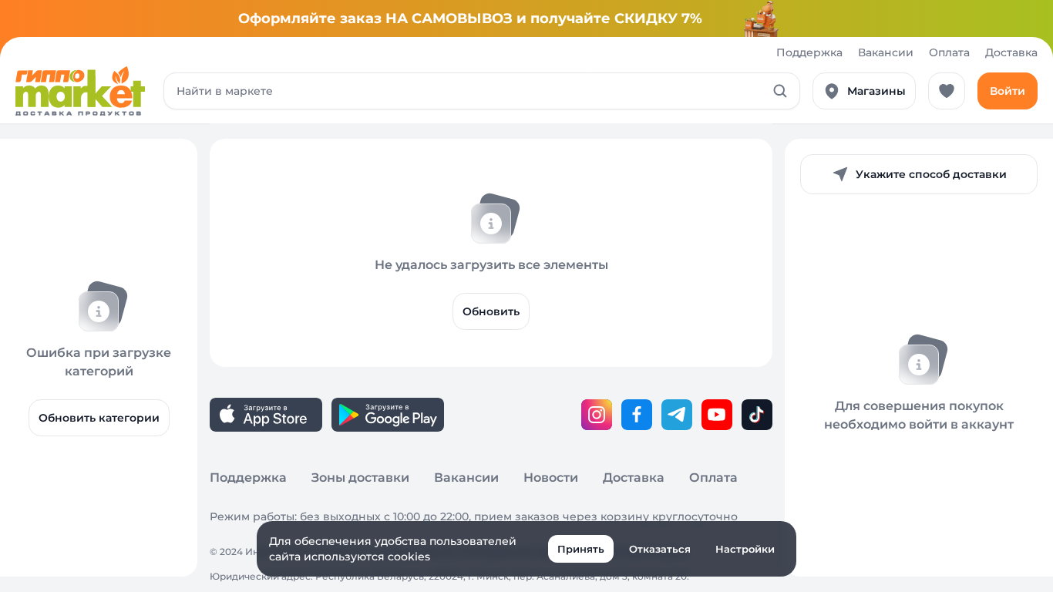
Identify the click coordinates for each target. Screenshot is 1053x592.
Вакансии (885, 52)
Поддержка (809, 52)
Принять (580, 549)
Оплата (949, 52)
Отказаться (660, 549)
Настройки (745, 549)
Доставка (1011, 52)
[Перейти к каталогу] (80, 91)
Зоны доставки (360, 477)
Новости (550, 477)
